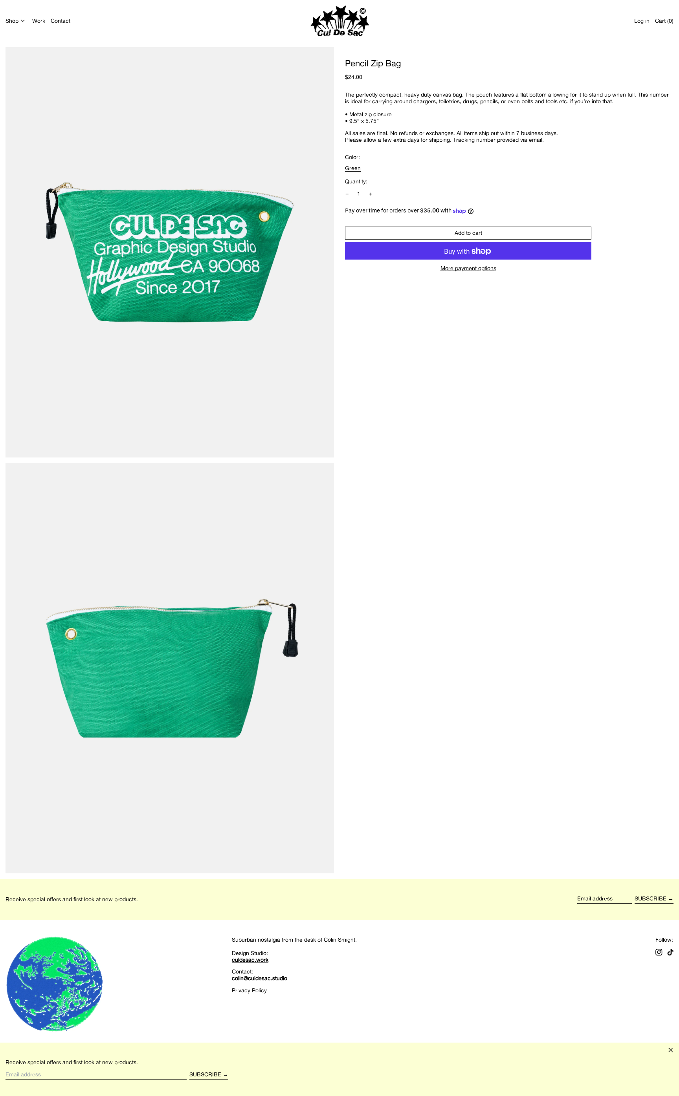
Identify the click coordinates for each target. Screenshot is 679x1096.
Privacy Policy (249, 990)
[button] (664, 21)
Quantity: (356, 181)
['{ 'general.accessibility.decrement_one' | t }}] (347, 194)
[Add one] (371, 194)
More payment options (468, 268)
